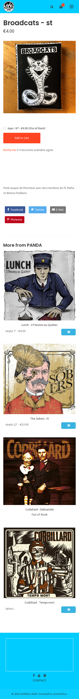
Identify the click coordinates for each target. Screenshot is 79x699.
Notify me (9, 150)
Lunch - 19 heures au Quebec (40, 325)
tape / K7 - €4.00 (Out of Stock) (26, 128)
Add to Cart (22, 138)
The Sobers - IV (39, 418)
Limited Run (60, 693)
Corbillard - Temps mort (39, 602)
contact (40, 680)
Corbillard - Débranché (39, 509)
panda (34, 245)
